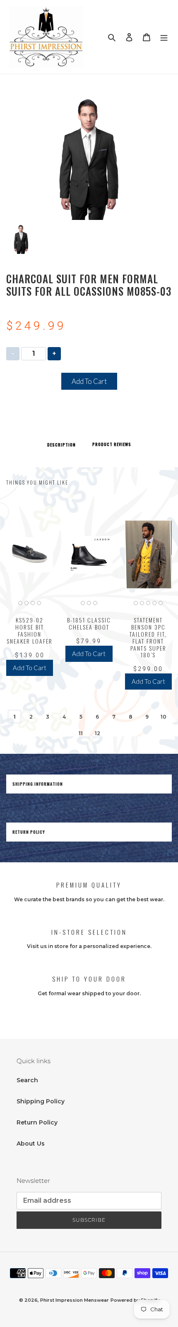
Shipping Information (37, 784)
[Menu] (164, 36)
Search (27, 1080)
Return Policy (28, 832)
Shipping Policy (41, 1101)
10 (163, 717)
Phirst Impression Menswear (74, 1300)
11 (81, 733)
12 (97, 733)
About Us (31, 1143)
